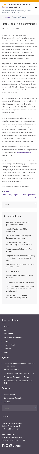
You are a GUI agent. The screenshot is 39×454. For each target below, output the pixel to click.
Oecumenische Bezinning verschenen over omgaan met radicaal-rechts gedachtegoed (20, 288)
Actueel (8, 17)
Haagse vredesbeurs (11, 369)
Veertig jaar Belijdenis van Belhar (16, 377)
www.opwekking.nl (24, 152)
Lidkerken (7, 348)
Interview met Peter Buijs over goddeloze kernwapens (17, 223)
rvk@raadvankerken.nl (14, 437)
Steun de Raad (9, 345)
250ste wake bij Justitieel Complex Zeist (19, 373)
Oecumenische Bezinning (13, 337)
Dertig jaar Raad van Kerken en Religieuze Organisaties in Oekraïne (19, 243)
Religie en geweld (12, 271)
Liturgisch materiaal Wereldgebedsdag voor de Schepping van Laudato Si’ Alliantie (20, 257)
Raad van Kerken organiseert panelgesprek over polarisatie (17, 296)
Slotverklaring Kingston (10, 195)
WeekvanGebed (9, 394)
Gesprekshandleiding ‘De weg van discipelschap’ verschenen (18, 237)
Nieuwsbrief (8, 334)
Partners (7, 341)
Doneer (6, 352)
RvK (3, 17)
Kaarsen (7, 402)
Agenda (6, 330)
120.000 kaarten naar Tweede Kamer (20, 282)
